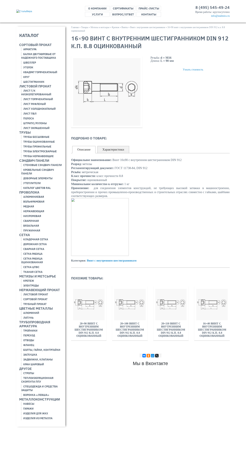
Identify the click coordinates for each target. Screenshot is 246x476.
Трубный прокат (35, 304)
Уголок (28, 67)
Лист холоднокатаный (39, 109)
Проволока (29, 192)
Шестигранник (33, 82)
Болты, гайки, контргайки (41, 350)
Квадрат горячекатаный (40, 72)
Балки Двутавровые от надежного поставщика (38, 56)
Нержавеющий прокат (39, 289)
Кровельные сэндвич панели (37, 171)
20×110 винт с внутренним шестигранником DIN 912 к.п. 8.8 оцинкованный (171, 329)
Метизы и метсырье (37, 276)
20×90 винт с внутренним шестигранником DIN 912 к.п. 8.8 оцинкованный (89, 329)
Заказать (162, 69)
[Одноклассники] (148, 355)
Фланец (28, 345)
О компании (97, 8)
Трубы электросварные (40, 151)
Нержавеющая (33, 211)
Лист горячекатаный (38, 99)
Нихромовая (32, 216)
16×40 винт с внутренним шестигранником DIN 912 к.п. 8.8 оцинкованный (212, 329)
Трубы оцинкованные (39, 142)
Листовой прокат (35, 86)
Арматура (30, 49)
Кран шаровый (33, 364)
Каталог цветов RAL (37, 188)
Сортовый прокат (35, 44)
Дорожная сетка (35, 244)
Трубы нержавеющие (38, 156)
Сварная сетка (33, 249)
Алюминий (31, 313)
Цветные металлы (36, 308)
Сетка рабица (32, 254)
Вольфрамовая (33, 202)
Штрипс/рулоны (35, 123)
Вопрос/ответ (123, 14)
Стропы (28, 373)
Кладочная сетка (35, 239)
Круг (26, 77)
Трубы (25, 132)
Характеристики (113, 149)
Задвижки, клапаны (38, 359)
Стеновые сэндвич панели (42, 165)
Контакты (148, 14)
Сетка (24, 234)
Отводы (28, 340)
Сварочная (31, 221)
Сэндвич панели (34, 160)
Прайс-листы (149, 8)
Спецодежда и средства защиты (39, 388)
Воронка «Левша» (36, 395)
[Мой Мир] (152, 355)
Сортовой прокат (35, 299)
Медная (28, 206)
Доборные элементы (37, 178)
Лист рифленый (34, 104)
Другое (25, 368)
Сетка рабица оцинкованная (32, 260)
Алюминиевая (33, 197)
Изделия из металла (37, 418)
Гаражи (28, 409)
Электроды (31, 285)
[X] (157, 355)
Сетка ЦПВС (31, 267)
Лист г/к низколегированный (36, 92)
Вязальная (31, 226)
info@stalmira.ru (220, 15)
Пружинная (31, 230)
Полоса (28, 118)
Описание (84, 149)
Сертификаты (123, 8)
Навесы (28, 404)
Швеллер (29, 63)
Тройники (30, 331)
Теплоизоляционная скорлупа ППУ (37, 380)
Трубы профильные (37, 146)
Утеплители (32, 183)
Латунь (28, 318)
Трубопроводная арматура (34, 324)
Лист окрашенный (36, 128)
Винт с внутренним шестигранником (111, 260)
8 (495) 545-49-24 (212, 7)
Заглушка (30, 355)
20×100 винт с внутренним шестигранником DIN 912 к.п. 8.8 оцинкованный (130, 329)
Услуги (97, 14)
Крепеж (28, 281)
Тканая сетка (32, 272)
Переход (29, 335)
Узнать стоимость (193, 69)
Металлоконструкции (39, 399)
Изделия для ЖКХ (35, 413)
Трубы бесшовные (36, 137)
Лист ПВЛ (30, 114)
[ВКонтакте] (144, 355)
